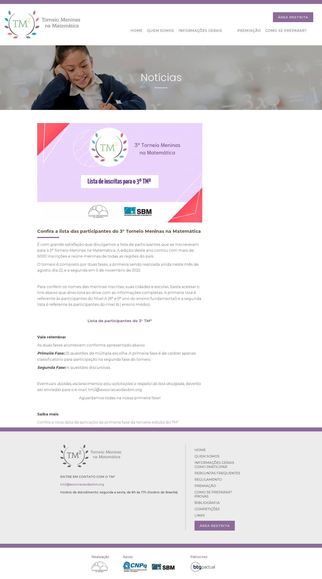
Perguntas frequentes (217, 473)
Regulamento (208, 479)
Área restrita (293, 17)
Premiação (249, 30)
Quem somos (160, 30)
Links (200, 515)
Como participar (211, 467)
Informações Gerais (200, 30)
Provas (202, 496)
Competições (207, 509)
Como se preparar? (286, 30)
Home (137, 30)
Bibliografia (207, 503)
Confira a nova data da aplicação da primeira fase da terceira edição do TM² (108, 422)
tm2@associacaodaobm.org (82, 484)
